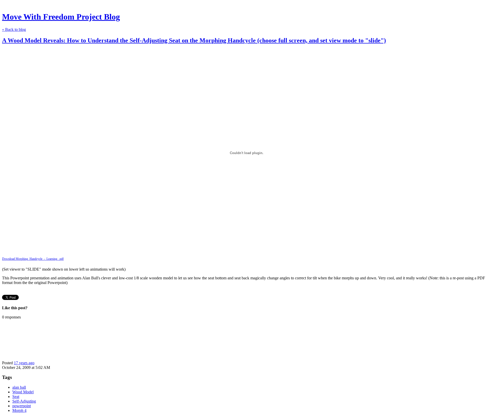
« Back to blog (14, 29)
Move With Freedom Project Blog (61, 16)
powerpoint (21, 406)
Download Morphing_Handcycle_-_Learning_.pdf (33, 259)
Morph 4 (19, 410)
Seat (15, 396)
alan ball (19, 387)
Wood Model (23, 392)
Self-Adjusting (24, 401)
